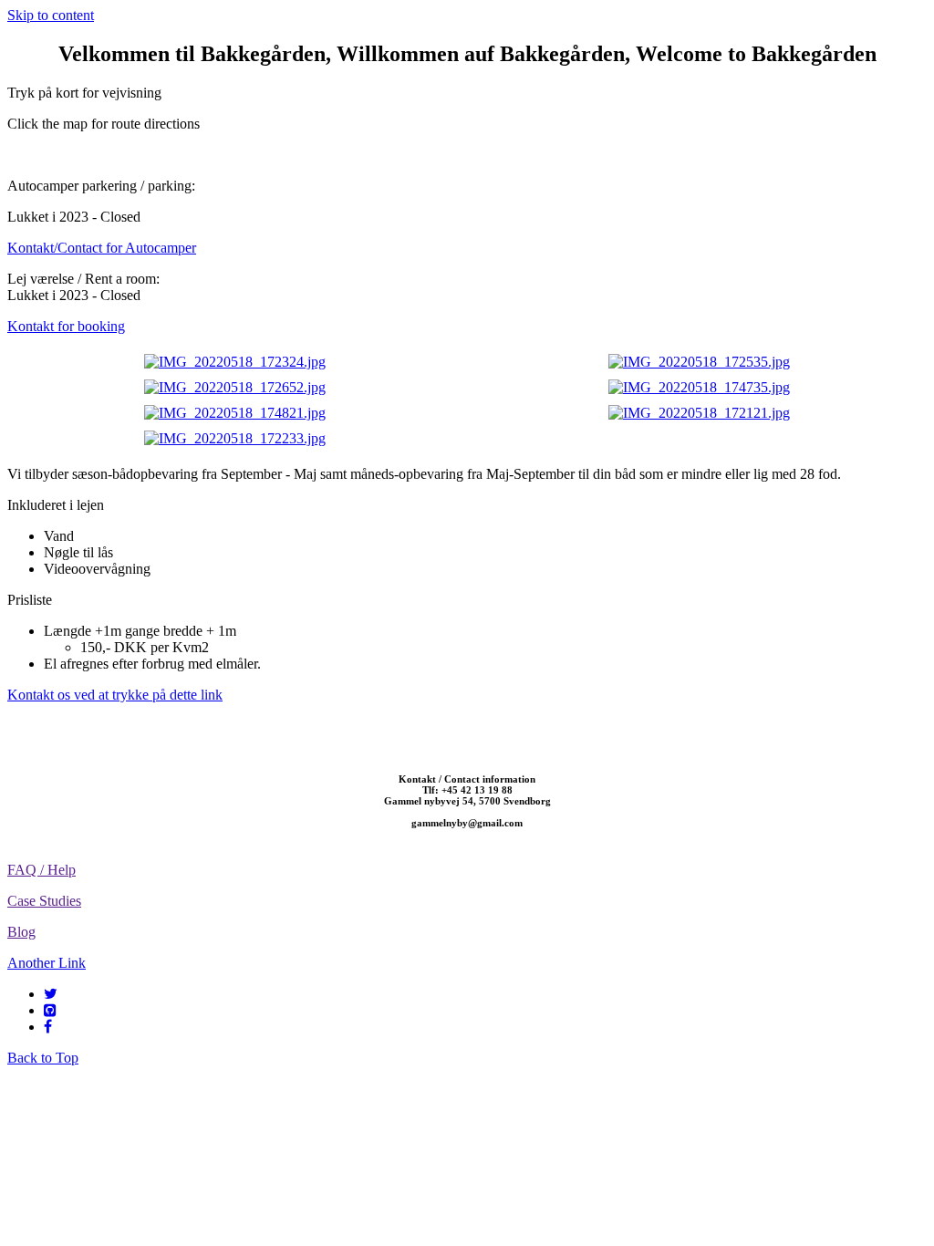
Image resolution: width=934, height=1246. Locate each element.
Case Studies (44, 901)
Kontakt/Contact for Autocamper (101, 247)
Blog (21, 932)
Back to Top (42, 1057)
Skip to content (50, 15)
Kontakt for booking (66, 326)
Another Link (46, 963)
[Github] (50, 1010)
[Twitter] (50, 994)
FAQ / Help (41, 869)
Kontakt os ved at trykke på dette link (115, 694)
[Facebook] (48, 1026)
